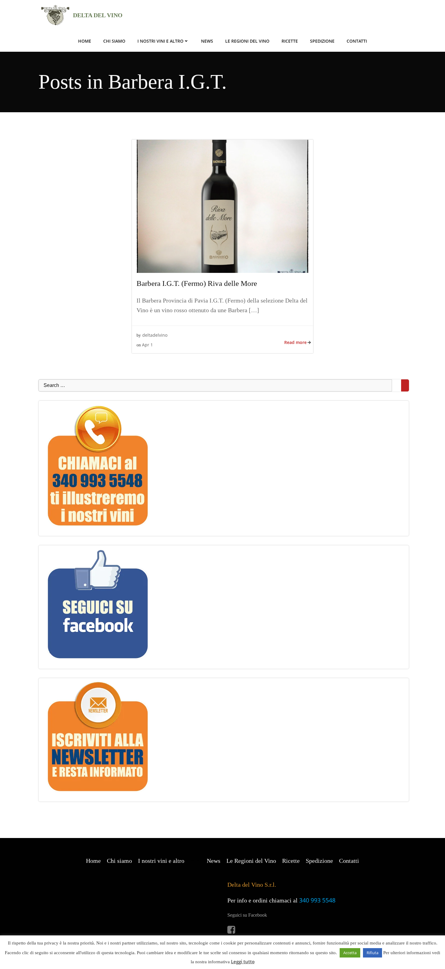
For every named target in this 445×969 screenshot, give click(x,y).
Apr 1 (147, 345)
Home (84, 41)
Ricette (290, 41)
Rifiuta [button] (372, 952)
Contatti (357, 41)
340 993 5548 (317, 900)
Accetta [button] (350, 952)
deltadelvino (154, 335)
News (207, 41)
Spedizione (322, 41)
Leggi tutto (243, 961)
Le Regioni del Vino (247, 41)
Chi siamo (114, 41)
